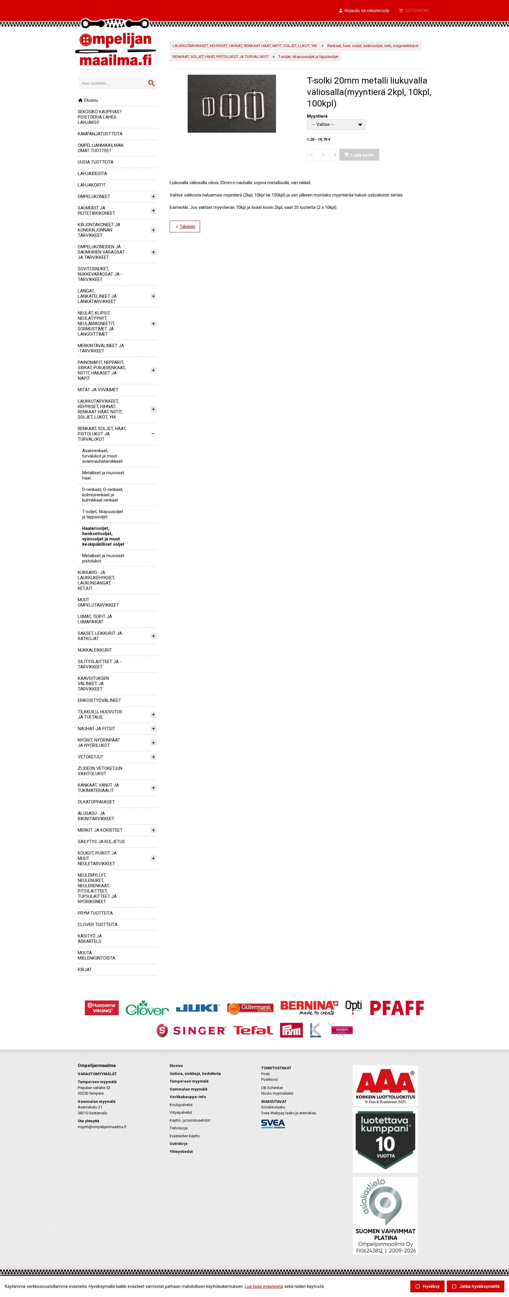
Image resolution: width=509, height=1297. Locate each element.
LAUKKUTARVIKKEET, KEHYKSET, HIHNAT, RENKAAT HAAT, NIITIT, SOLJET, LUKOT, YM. (100, 409)
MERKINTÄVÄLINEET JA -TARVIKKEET (101, 348)
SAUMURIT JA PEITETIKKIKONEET (96, 210)
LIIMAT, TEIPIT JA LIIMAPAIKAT (95, 619)
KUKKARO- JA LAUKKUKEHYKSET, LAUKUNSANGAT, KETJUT (96, 580)
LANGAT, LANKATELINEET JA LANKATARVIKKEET (97, 296)
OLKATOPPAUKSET (96, 802)
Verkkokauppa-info (188, 1097)
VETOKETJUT (90, 757)
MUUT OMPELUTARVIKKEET (98, 602)
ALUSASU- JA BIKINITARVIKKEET (96, 816)
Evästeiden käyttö (185, 1136)
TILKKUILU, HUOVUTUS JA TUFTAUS (100, 714)
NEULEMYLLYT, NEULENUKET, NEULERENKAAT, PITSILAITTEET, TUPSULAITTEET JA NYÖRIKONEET (97, 888)
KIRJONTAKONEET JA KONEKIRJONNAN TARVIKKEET (99, 230)
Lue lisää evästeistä (264, 1286)
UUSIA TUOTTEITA (95, 162)
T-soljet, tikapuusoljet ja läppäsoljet (102, 514)
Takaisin (184, 227)
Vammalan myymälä (188, 1089)
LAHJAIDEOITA (92, 173)
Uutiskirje (179, 1143)
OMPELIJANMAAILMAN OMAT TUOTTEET (100, 148)
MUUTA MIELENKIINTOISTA (96, 955)
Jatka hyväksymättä (476, 1286)
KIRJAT (85, 969)
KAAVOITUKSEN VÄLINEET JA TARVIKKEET (93, 684)
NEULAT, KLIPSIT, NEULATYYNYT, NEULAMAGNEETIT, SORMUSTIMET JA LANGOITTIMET (96, 323)
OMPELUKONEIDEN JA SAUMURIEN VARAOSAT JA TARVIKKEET (101, 252)
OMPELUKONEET (94, 196)
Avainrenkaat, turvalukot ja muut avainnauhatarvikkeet (102, 456)
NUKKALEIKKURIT (95, 650)
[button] (364, 11)
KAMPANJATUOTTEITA (100, 133)
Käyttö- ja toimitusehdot (190, 1120)
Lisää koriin (359, 154)
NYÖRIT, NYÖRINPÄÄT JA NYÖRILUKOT (99, 742)
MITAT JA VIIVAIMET (98, 389)
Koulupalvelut (181, 1105)
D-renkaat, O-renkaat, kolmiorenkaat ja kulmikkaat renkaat (102, 495)
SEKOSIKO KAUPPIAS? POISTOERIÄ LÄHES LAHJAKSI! (100, 117)
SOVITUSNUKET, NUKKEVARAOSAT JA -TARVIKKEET (100, 274)
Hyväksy (427, 1286)
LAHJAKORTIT (92, 185)
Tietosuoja (179, 1128)
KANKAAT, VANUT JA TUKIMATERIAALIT (98, 787)
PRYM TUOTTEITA (95, 913)
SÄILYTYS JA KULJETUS (101, 841)
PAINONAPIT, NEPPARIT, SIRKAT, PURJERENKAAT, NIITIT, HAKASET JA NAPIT (101, 370)
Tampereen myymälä (189, 1081)
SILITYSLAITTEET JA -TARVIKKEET (100, 664)
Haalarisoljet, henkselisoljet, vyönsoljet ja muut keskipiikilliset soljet (103, 536)
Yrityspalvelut (181, 1112)
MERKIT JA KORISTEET (100, 830)
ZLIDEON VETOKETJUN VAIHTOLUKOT (100, 771)
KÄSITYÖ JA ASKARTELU (90, 938)
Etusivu (88, 100)
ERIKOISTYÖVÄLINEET (99, 700)
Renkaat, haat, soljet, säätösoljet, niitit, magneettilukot (373, 46)
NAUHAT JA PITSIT (96, 728)
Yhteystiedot (181, 1151)
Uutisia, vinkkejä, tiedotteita (195, 1073)
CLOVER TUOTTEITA (98, 924)
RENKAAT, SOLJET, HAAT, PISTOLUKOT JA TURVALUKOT (102, 434)
